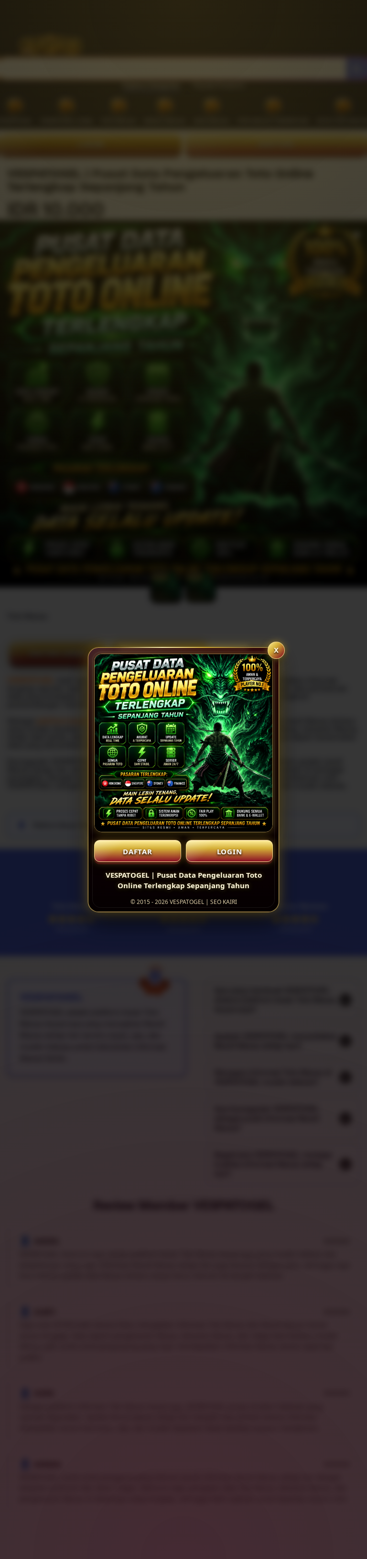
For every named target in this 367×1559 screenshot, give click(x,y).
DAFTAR (137, 851)
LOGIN (229, 851)
